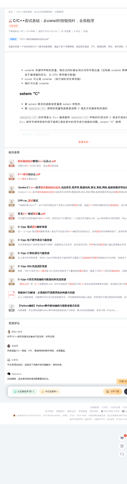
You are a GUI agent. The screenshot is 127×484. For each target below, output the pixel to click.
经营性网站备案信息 (97, 415)
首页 (11, 12)
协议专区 (94, 411)
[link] (11, 11)
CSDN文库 (115, 407)
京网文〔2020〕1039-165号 (74, 415)
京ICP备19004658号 (52, 415)
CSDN (105, 407)
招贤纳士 (60, 411)
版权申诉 (88, 419)
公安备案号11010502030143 (28, 415)
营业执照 (110, 419)
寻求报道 (83, 411)
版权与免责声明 (76, 419)
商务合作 (71, 411)
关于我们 (49, 411)
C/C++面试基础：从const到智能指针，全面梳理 (53, 20)
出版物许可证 (99, 419)
